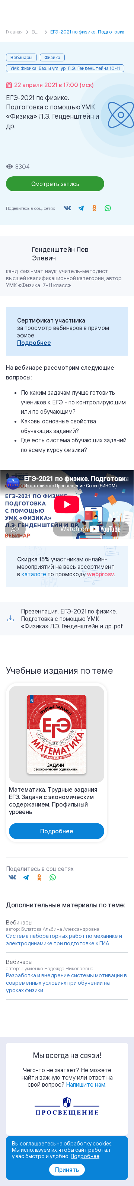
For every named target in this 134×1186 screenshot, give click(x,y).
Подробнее (34, 342)
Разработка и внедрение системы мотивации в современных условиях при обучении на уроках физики (66, 983)
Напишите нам (85, 1084)
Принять (67, 1169)
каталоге (34, 574)
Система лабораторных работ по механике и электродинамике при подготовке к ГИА (64, 939)
